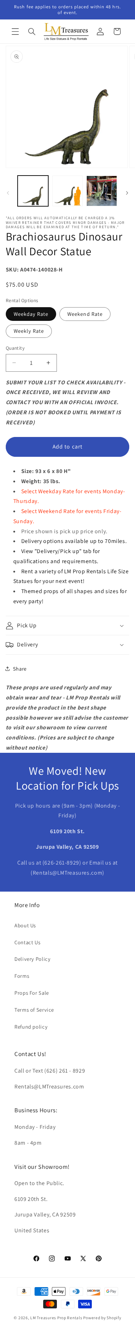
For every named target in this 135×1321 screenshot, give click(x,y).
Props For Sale (31, 992)
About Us (25, 925)
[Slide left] (8, 193)
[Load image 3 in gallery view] (101, 191)
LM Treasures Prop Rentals (56, 1317)
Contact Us (27, 942)
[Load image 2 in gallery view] (67, 191)
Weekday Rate (31, 313)
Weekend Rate (85, 313)
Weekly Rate (29, 330)
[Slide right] (127, 193)
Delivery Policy (32, 958)
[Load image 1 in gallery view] (33, 191)
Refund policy (31, 1026)
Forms (21, 975)
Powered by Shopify (102, 1317)
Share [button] (20, 668)
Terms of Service (34, 1009)
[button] (15, 31)
